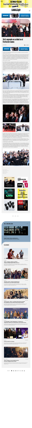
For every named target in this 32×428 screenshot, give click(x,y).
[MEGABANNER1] (16, 4)
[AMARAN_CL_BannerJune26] (16, 16)
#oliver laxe (4, 173)
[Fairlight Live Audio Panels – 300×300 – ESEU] (9, 194)
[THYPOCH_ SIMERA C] (9, 182)
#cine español (5, 169)
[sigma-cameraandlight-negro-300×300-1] (9, 205)
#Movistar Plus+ (5, 172)
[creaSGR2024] (22, 182)
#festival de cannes (6, 170)
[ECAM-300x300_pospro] (22, 194)
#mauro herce (5, 171)
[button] (27, 224)
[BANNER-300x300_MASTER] (22, 205)
